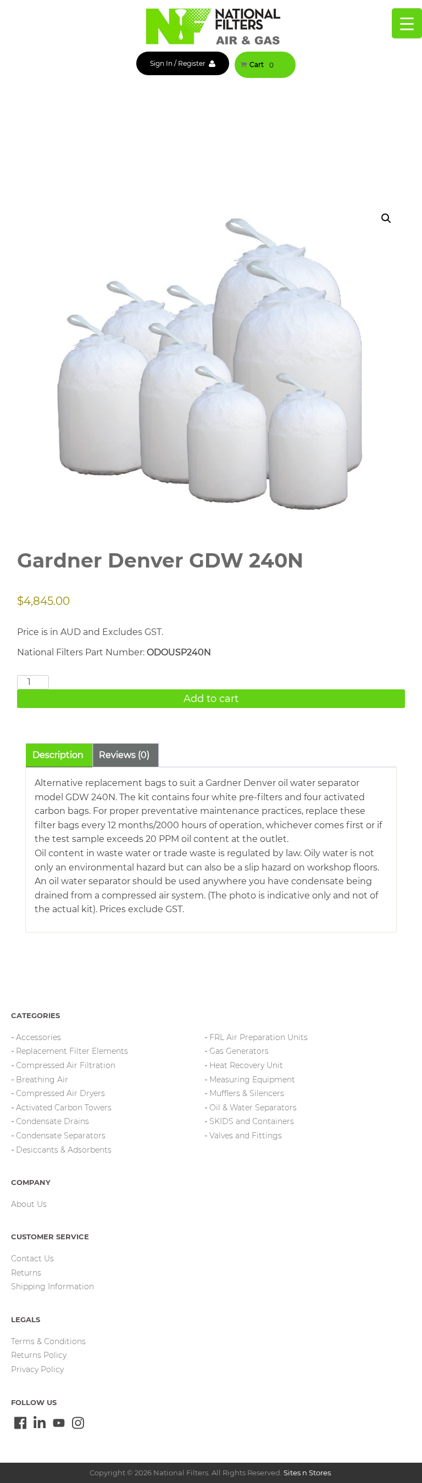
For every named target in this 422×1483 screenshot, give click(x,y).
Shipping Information (52, 1286)
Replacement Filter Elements (72, 1051)
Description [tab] (58, 755)
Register (192, 63)
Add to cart (211, 699)
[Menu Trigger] (407, 23)
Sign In (161, 63)
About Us (29, 1204)
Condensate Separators (61, 1136)
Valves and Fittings (245, 1136)
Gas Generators (239, 1051)
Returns (26, 1273)
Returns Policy (38, 1355)
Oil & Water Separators (253, 1108)
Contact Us (32, 1258)
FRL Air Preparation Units (258, 1037)
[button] (386, 218)
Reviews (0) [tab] (124, 755)
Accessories (38, 1037)
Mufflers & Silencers (246, 1093)
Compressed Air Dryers (60, 1093)
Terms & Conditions (48, 1341)
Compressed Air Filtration (65, 1065)
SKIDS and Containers (251, 1121)
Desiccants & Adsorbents (64, 1150)
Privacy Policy (37, 1369)
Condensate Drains (52, 1121)
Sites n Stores (307, 1472)
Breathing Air (42, 1080)
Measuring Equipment (252, 1080)
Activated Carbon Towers (64, 1108)
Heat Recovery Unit (246, 1065)
